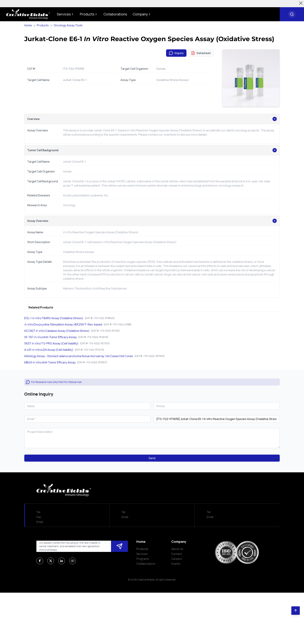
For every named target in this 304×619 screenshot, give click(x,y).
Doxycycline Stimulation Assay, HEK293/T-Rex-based (63, 324)
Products (43, 25)
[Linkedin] (61, 561)
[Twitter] (50, 561)
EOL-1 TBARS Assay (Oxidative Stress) (53, 318)
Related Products (40, 307)
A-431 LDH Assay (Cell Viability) (48, 350)
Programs (142, 559)
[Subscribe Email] (119, 546)
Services (142, 554)
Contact (176, 554)
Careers (176, 559)
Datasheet (204, 53)
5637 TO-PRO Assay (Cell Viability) (51, 343)
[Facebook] (39, 561)
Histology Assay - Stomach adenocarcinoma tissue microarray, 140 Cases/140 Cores (78, 356)
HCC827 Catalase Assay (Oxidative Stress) (57, 331)
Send (152, 458)
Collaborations (145, 564)
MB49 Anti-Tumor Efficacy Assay (50, 362)
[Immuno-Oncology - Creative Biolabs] (28, 14)
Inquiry (179, 53)
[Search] (291, 14)
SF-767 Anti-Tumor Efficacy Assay (50, 337)
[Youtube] (72, 561)
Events (175, 564)
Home (28, 25)
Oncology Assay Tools (68, 25)
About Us (177, 549)
